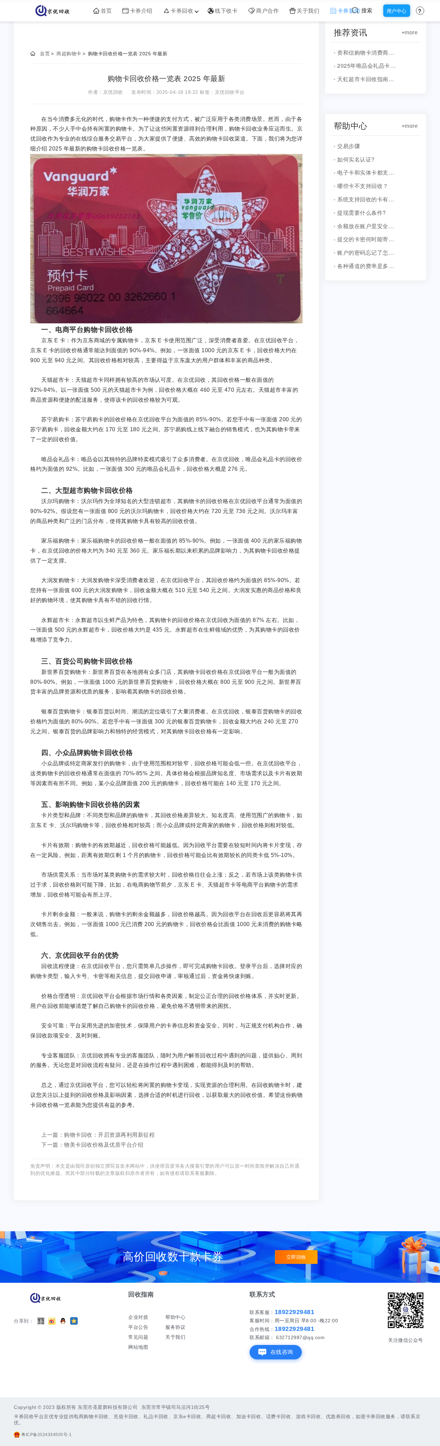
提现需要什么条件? (361, 212)
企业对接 (138, 1317)
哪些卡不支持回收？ (362, 186)
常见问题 (138, 1337)
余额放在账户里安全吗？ (368, 226)
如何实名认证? (356, 159)
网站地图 (138, 1347)
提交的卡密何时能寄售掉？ (368, 239)
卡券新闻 (349, 11)
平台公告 (138, 1327)
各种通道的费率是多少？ (368, 266)
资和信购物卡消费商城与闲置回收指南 (368, 52)
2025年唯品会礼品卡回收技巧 (368, 65)
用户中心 (397, 11)
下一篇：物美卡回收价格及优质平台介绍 (92, 1145)
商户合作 (267, 11)
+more (410, 32)
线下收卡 (226, 11)
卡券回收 (181, 11)
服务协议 (175, 1327)
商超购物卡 (68, 53)
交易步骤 (348, 146)
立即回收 (296, 1257)
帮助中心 (175, 1317)
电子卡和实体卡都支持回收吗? (368, 172)
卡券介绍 (141, 11)
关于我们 (308, 11)
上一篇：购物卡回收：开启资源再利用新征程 (98, 1135)
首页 (106, 11)
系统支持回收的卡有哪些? (368, 199)
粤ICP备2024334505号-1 (46, 1434)
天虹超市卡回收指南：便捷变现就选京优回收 (368, 79)
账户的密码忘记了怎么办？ (368, 252)
